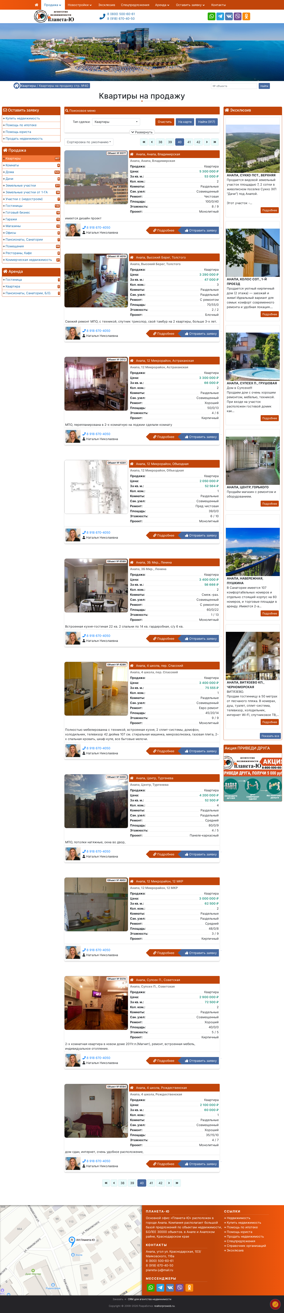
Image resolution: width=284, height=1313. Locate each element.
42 (198, 142)
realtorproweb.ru (164, 1305)
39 (170, 142)
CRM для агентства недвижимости (149, 1299)
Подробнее (165, 230)
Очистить (165, 122)
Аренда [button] (161, 5)
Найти (264, 86)
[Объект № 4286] (96, 688)
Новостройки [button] (79, 5)
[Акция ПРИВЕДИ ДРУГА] (253, 777)
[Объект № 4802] (96, 904)
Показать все (270, 736)
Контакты (218, 5)
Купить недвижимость (244, 1222)
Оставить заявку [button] (189, 5)
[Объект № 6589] (96, 585)
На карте (185, 122)
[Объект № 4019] (96, 280)
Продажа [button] (51, 5)
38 (160, 142)
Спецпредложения (135, 5)
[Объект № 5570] (96, 1003)
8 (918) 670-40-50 (121, 18)
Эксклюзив (106, 5)
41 (189, 142)
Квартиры (28, 86)
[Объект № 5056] (96, 801)
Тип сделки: (81, 122)
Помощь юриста (239, 1232)
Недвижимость (238, 1218)
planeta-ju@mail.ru (159, 1270)
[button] (116, 122)
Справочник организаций (246, 1246)
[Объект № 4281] (96, 486)
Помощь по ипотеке (242, 1227)
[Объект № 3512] (96, 383)
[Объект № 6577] (96, 177)
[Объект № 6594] (96, 1110)
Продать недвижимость (245, 1236)
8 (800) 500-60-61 (121, 14)
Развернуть (143, 132)
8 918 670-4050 (98, 227)
